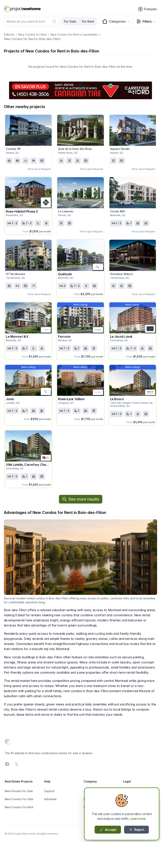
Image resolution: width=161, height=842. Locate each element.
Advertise (50, 799)
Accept (110, 830)
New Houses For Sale (19, 791)
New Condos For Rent (19, 807)
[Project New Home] (22, 9)
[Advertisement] (80, 90)
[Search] (54, 21)
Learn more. (138, 819)
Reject (139, 830)
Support (49, 791)
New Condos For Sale (19, 799)
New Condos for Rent (32, 34)
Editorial (9, 34)
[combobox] (31, 21)
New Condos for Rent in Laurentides (74, 34)
